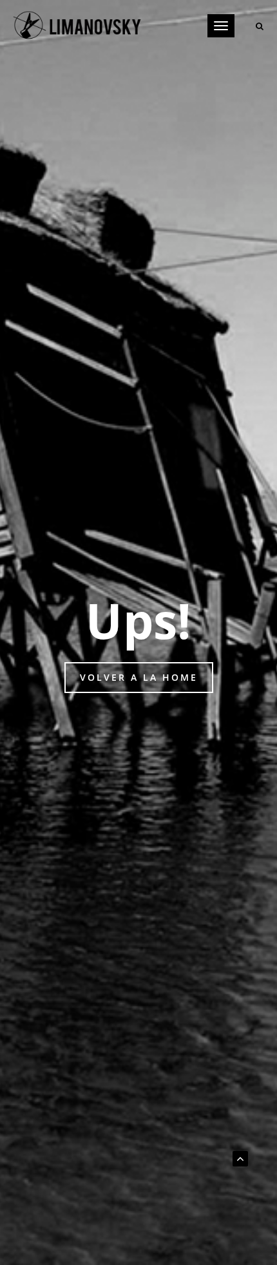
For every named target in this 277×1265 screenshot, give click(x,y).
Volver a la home (139, 677)
